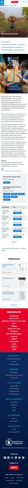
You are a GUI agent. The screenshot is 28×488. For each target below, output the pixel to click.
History (14, 361)
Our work (14, 369)
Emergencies (21, 44)
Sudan (14, 344)
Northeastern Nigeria (14, 334)
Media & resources (14, 399)
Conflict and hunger (14, 388)
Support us (14, 418)
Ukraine (14, 346)
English (7, 182)
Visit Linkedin (16, 458)
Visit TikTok (23, 458)
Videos (14, 410)
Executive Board (10, 480)
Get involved (14, 415)
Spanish (14, 196)
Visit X (5, 458)
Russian (7, 199)
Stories (14, 407)
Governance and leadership (14, 359)
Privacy (12, 478)
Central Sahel (14, 318)
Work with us (14, 426)
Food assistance (14, 372)
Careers (14, 429)
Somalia (14, 339)
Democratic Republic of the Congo (14, 321)
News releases (14, 402)
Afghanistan (14, 316)
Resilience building (7, 50)
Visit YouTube (19, 458)
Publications (13, 5)
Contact (7, 478)
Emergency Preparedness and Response (12, 47)
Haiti (14, 323)
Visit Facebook (8, 458)
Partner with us (14, 421)
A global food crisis (14, 391)
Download (17, 212)
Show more (14, 305)
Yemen (14, 349)
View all (14, 242)
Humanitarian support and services (14, 375)
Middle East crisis (14, 329)
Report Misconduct (14, 483)
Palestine (14, 336)
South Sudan (14, 341)
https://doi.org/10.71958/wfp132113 (11, 171)
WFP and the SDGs (14, 394)
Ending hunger (14, 386)
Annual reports (6, 42)
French (6, 196)
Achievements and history (9, 44)
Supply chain (14, 378)
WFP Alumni (19, 480)
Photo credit (26, 36)
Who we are (14, 356)
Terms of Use (20, 478)
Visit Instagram (12, 458)
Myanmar (14, 331)
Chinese (21, 194)
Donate (15, 2)
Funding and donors (19, 50)
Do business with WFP (14, 432)
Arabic (14, 194)
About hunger (14, 383)
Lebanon (14, 326)
